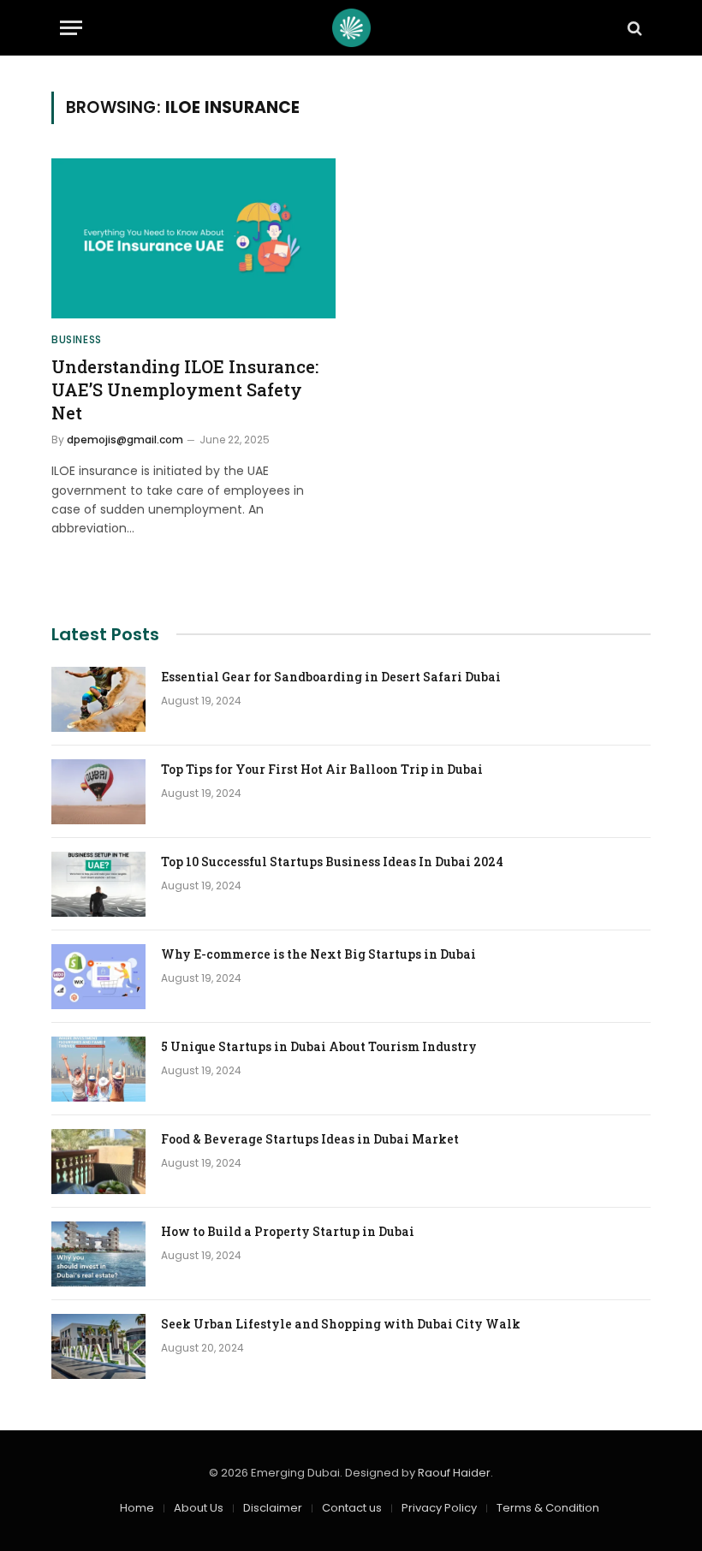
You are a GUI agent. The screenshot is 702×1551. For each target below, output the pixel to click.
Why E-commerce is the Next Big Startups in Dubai (318, 954)
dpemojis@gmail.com (125, 439)
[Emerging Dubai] (351, 28)
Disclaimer (272, 1508)
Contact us (352, 1508)
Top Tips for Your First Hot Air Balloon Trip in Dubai (322, 769)
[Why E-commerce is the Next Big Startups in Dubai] (98, 976)
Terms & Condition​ (548, 1508)
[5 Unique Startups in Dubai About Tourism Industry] (98, 1069)
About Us (198, 1508)
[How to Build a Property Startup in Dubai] (98, 1254)
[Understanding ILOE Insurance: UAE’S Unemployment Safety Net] (193, 238)
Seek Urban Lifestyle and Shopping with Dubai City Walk (341, 1324)
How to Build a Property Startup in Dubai (287, 1231)
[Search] (633, 28)
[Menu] (71, 28)
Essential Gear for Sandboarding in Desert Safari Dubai (331, 677)
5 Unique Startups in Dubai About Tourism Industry (319, 1046)
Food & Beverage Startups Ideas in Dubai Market (310, 1139)
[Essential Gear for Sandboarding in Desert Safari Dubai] (98, 699)
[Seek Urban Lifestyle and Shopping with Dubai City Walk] (98, 1346)
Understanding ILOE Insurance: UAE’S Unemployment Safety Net (184, 389)
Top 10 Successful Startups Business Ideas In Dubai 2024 (332, 861)
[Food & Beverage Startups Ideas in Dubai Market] (98, 1161)
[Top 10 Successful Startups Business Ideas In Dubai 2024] (98, 884)
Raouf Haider (454, 1473)
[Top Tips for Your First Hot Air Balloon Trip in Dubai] (98, 791)
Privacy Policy (439, 1508)
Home (137, 1508)
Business (76, 339)
